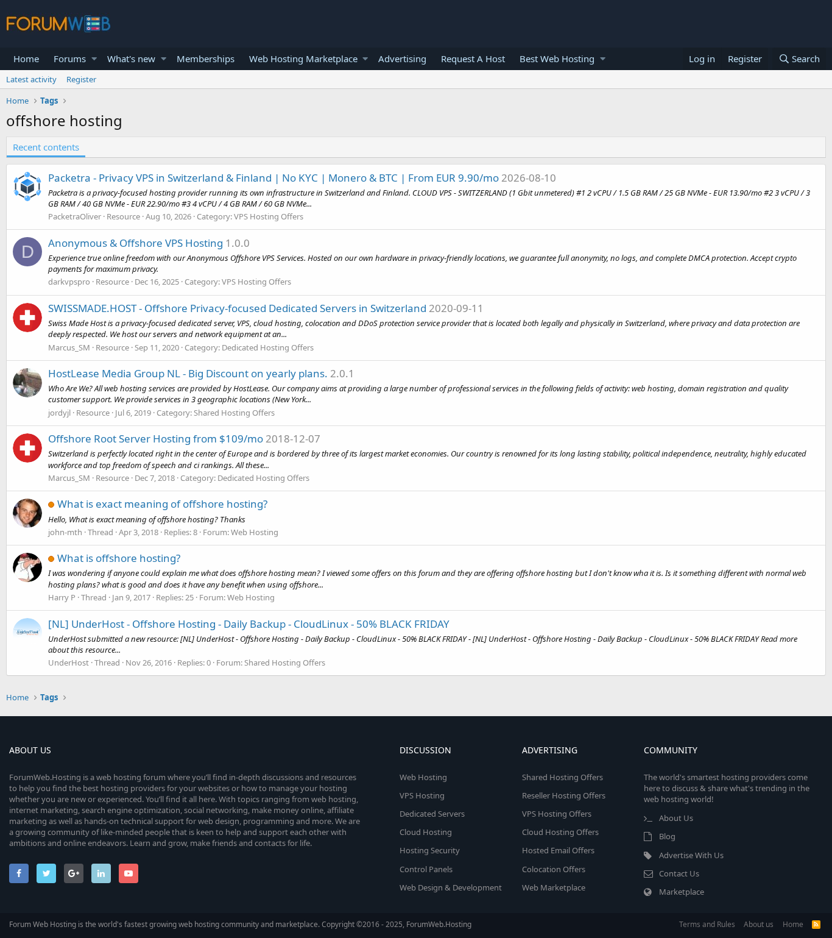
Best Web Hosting (557, 58)
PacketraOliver (74, 216)
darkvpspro (69, 281)
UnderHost (68, 662)
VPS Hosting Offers (268, 216)
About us (759, 924)
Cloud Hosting (426, 831)
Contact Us (679, 873)
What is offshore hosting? (118, 558)
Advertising (402, 58)
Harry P (62, 597)
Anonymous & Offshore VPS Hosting (135, 243)
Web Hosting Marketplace (303, 58)
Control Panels (426, 869)
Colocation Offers (553, 869)
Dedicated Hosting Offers (268, 347)
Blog (667, 836)
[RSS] (816, 924)
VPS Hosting (422, 795)
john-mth (65, 532)
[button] (94, 59)
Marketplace (681, 891)
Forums (70, 58)
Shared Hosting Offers (234, 412)
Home (26, 58)
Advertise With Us (691, 855)
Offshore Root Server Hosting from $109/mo (155, 439)
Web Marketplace (553, 887)
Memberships (205, 58)
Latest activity (31, 79)
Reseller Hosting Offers (563, 795)
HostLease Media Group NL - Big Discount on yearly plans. (188, 373)
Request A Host (473, 58)
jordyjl (59, 412)
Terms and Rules (707, 924)
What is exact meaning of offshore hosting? (162, 504)
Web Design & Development (451, 887)
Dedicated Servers (432, 813)
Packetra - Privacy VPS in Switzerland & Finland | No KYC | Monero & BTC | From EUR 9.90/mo (273, 178)
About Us (676, 817)
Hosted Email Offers (558, 850)
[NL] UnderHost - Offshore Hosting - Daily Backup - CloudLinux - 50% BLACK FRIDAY (248, 624)
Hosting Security (430, 850)
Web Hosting (254, 532)
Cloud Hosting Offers (560, 831)
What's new (131, 58)
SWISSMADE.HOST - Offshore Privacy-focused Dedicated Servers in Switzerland (237, 308)
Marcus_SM (69, 347)
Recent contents (46, 147)
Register (81, 79)
